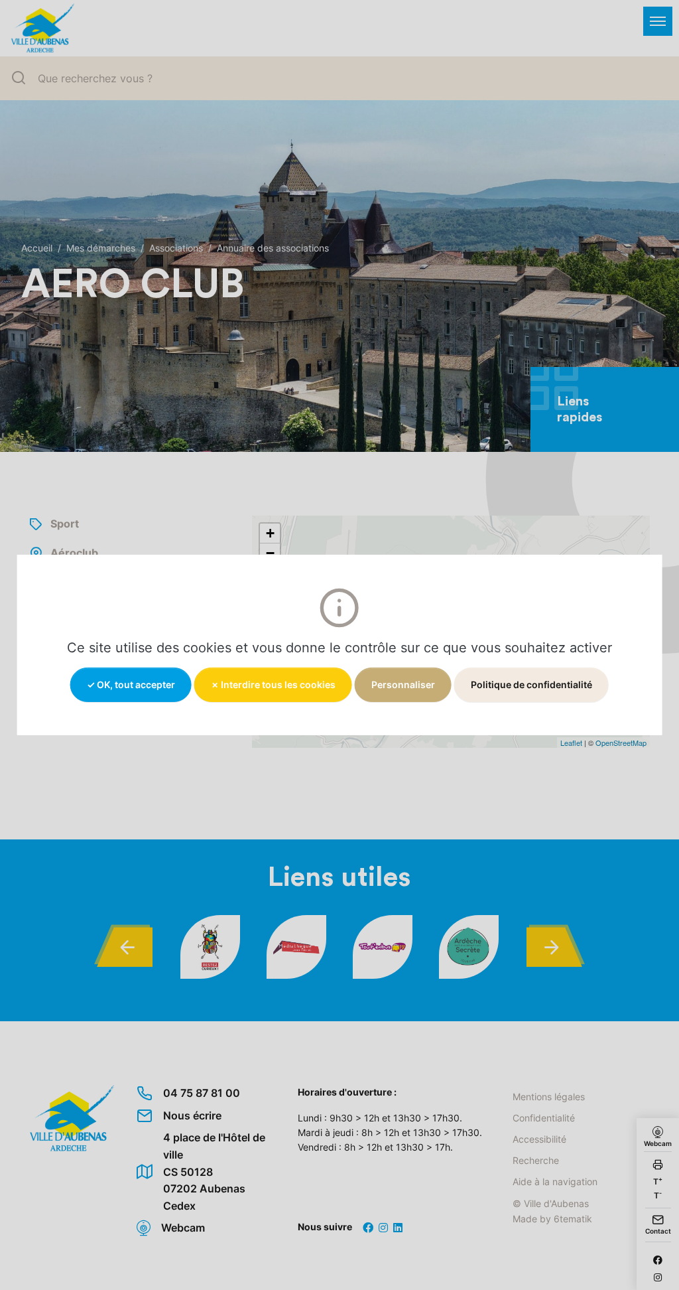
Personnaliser (403, 684)
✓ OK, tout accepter (131, 684)
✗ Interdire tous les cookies (273, 684)
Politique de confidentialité (531, 684)
